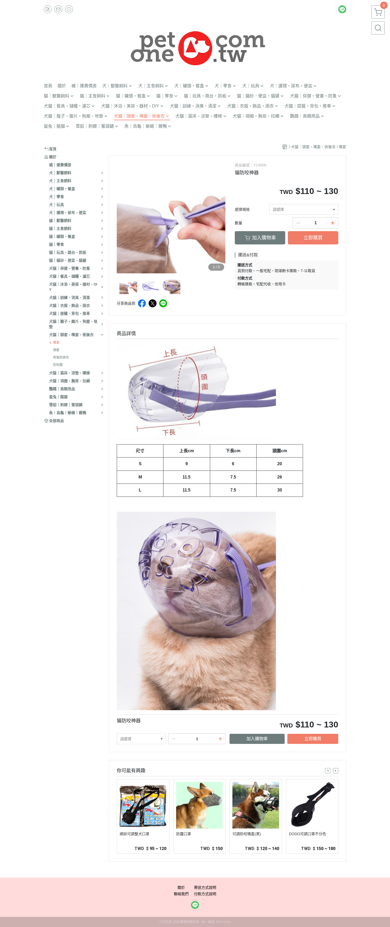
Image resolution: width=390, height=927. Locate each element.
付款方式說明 (205, 894)
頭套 (56, 350)
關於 (181, 887)
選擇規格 (242, 209)
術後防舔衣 (61, 357)
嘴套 (56, 342)
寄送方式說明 (205, 887)
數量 (238, 223)
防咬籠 (58, 365)
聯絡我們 (181, 894)
